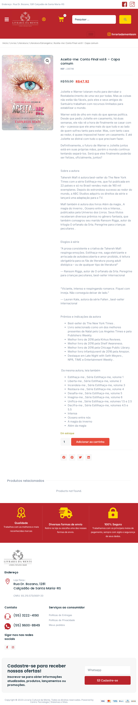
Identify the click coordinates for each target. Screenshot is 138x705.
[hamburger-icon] (91, 34)
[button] (7, 19)
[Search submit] (125, 19)
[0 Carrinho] (61, 19)
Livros (13, 43)
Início (5, 43)
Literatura (23, 43)
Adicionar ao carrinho (90, 442)
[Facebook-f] (7, 647)
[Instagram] (12, 647)
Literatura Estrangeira (41, 43)
